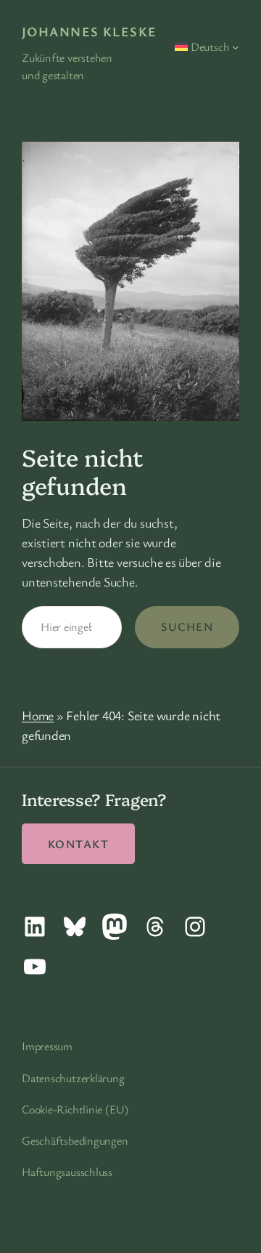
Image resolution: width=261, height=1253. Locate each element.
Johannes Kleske (89, 31)
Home (38, 715)
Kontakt (78, 844)
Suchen (187, 626)
